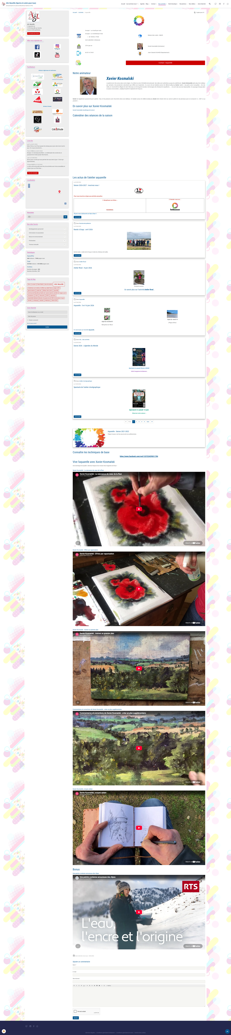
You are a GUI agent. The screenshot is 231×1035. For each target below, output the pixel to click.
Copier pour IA (200, 12)
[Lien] (92, 986)
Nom (74, 965)
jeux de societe (48, 284)
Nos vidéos (192, 4)
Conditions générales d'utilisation (105, 1032)
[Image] (97, 986)
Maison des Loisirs (47, 290)
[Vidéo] (99, 986)
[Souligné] (79, 986)
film (59, 288)
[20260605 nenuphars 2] (107, 318)
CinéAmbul (30, 288)
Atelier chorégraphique (85, 381)
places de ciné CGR (48, 298)
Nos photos (183, 4)
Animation (57, 298)
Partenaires (47, 240)
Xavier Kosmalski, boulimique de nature (84, 110)
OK (65, 217)
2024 (36, 295)
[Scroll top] (227, 1031)
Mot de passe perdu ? (32, 323)
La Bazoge (35, 300)
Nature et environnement (47, 236)
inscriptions (31, 295)
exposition (53, 295)
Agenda (142, 4)
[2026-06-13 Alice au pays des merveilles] (139, 398)
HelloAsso (47, 300)
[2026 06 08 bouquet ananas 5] (139, 277)
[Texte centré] (89, 986)
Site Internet (76, 978)
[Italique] (76, 986)
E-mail (74, 971)
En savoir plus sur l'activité (139, 289)
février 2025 (54, 300)
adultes (41, 300)
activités (56, 293)
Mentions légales (90, 1032)
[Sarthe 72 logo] (37, 85)
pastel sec (38, 290)
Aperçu (109, 985)
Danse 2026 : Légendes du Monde (86, 346)
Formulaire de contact (33, 33)
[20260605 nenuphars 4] (107, 311)
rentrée (29, 300)
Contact (153, 4)
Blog (147, 4)
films (29, 284)
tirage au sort (62, 293)
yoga (55, 288)
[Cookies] (4, 1031)
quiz (63, 298)
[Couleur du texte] (84, 986)
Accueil (123, 4)
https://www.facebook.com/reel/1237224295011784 (139, 456)
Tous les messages (32, 173)
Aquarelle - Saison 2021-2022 (118, 431)
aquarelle (56, 290)
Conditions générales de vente (124, 1032)
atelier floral (49, 288)
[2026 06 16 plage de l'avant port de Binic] (172, 314)
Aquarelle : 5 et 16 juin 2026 (84, 305)
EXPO (47, 295)
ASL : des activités (84, 339)
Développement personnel (47, 229)
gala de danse (31, 290)
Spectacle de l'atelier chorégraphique (87, 387)
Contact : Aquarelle (165, 63)
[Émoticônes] (104, 986)
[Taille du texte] (81, 986)
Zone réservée (202, 4)
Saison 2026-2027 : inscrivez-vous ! (86, 185)
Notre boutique (172, 4)
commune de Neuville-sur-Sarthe (36, 293)
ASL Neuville (58, 284)
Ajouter (76, 1018)
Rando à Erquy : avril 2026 (83, 230)
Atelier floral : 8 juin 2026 (83, 268)
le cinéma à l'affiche (40, 288)
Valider (47, 327)
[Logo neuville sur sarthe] (37, 77)
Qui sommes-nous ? (132, 4)
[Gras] (74, 986)
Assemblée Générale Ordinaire (35, 298)
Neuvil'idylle (40, 284)
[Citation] (87, 986)
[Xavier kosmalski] (140, 46)
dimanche (42, 295)
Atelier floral (82, 261)
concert (34, 284)
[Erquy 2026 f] (139, 241)
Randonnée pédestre (85, 223)
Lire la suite (77, 217)
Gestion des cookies (140, 1032)
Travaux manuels (47, 244)
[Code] (102, 986)
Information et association (47, 233)
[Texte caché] (94, 986)
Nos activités (162, 4)
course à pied (48, 293)
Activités (81, 12)
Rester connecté (33, 320)
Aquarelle (82, 299)
